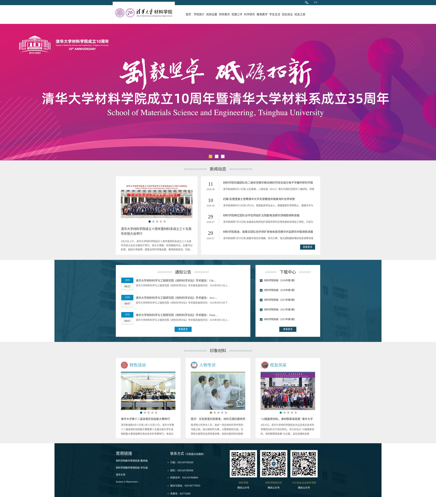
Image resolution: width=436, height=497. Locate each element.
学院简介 (199, 14)
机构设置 (211, 14)
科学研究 (249, 14)
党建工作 (236, 14)
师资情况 (224, 14)
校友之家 (299, 14)
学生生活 (274, 14)
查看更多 (307, 247)
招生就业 (287, 14)
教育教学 (262, 14)
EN (315, 2)
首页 (188, 14)
